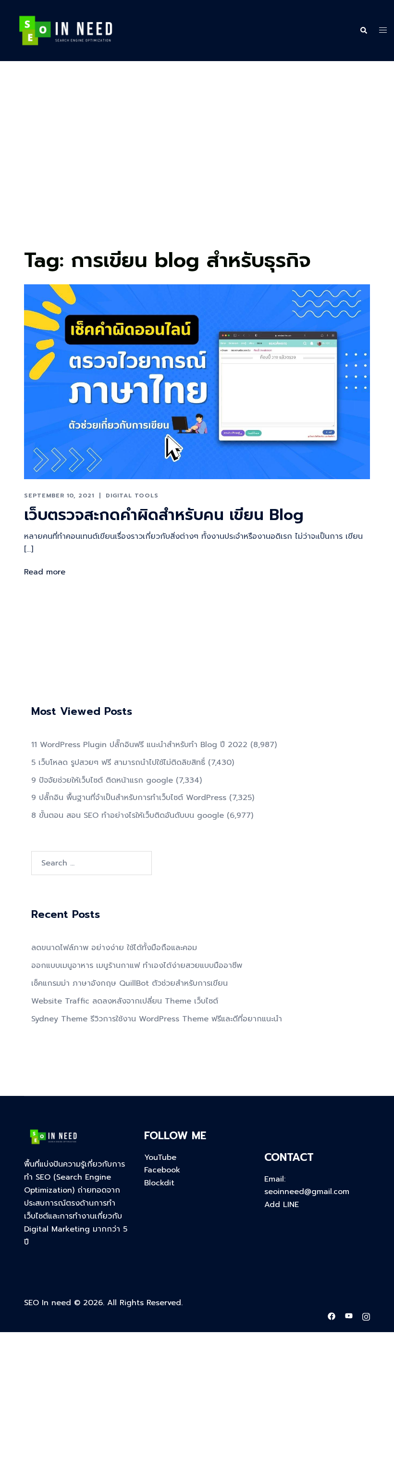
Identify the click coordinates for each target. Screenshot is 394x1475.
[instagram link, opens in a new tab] (366, 1316)
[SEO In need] (65, 30)
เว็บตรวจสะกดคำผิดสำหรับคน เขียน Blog (164, 515)
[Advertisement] (197, 172)
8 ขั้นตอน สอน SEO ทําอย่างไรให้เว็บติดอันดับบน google (127, 815)
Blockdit (159, 1183)
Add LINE (281, 1204)
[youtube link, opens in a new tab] (349, 1316)
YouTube (160, 1157)
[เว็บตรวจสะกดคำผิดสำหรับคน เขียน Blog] (197, 381)
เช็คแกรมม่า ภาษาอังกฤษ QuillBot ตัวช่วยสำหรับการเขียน (129, 983)
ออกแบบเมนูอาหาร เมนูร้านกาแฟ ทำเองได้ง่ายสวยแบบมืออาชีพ (136, 965)
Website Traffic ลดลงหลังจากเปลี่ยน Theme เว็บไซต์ (124, 1001)
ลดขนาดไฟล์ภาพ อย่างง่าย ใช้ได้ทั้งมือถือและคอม (114, 948)
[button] (363, 31)
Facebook (162, 1170)
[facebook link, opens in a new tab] (331, 1316)
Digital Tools (132, 495)
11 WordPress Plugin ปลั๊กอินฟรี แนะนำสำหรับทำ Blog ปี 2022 (139, 744)
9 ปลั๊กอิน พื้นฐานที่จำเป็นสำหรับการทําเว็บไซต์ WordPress (128, 797)
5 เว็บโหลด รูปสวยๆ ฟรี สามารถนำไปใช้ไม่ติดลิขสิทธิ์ (118, 762)
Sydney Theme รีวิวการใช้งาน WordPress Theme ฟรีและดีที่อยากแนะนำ (156, 1019)
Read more (44, 572)
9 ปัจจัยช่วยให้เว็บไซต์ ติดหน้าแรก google (102, 780)
